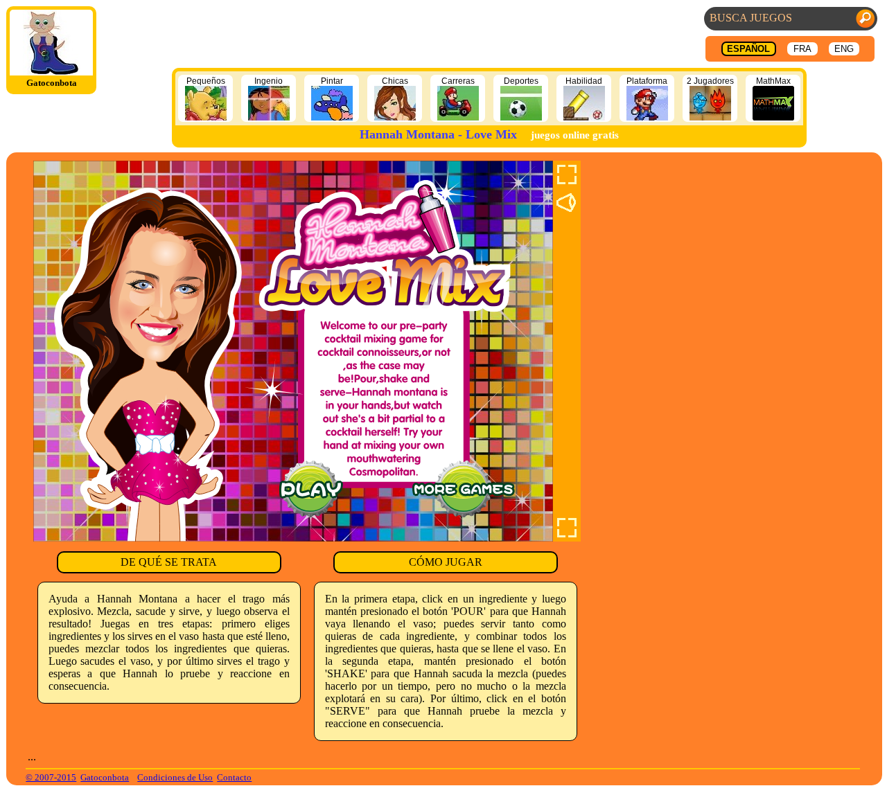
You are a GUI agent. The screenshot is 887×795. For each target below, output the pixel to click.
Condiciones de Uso (175, 777)
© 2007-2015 (51, 777)
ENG (844, 49)
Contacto (234, 777)
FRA (802, 49)
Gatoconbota (104, 777)
